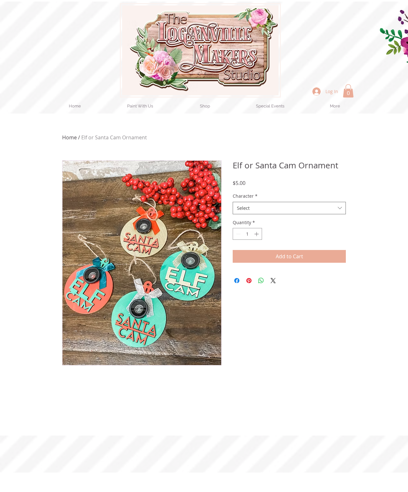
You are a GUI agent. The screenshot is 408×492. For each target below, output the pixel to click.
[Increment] (257, 233)
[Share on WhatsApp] (261, 280)
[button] (348, 91)
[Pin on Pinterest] (249, 280)
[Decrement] (238, 233)
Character (245, 196)
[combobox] (289, 208)
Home (69, 137)
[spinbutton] (247, 233)
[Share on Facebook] (237, 280)
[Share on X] (273, 280)
